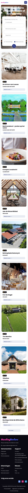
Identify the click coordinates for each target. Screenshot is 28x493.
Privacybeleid (7, 488)
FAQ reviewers (18, 460)
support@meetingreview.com (10, 445)
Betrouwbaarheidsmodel (21, 457)
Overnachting (9, 41)
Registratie (3, 453)
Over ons (17, 473)
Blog (16, 470)
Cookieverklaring (14, 491)
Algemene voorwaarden (18, 488)
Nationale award (5, 473)
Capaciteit (8, 35)
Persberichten (18, 468)
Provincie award (5, 470)
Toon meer (10, 430)
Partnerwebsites (5, 456)
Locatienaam (9, 22)
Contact (17, 451)
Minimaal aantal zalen (11, 28)
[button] (25, 2)
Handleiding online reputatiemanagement (20, 454)
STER (2, 468)
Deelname (3, 451)
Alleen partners (20, 41)
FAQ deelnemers (19, 462)
